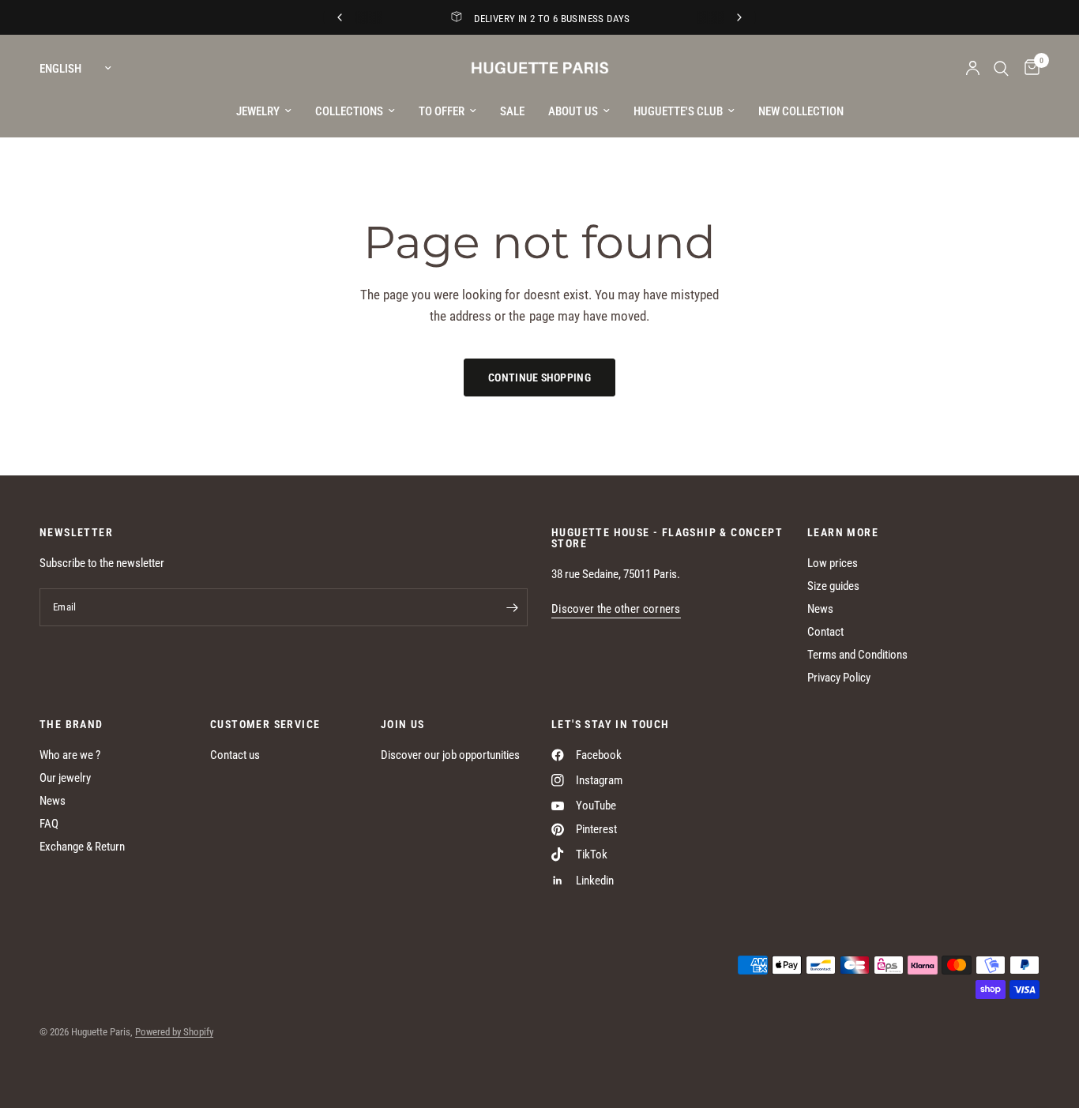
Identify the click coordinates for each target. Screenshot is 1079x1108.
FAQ (48, 824)
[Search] (1001, 68)
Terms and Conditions (857, 655)
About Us (573, 111)
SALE (512, 111)
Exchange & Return (82, 846)
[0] (1028, 68)
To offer (441, 111)
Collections (349, 111)
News (820, 609)
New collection (801, 111)
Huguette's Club (678, 111)
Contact (825, 632)
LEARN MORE (842, 532)
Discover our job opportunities (450, 755)
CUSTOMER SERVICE (265, 724)
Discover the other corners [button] (616, 609)
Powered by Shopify (174, 1032)
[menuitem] (263, 111)
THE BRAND (71, 724)
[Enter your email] (512, 607)
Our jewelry (65, 778)
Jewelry (258, 111)
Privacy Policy (838, 677)
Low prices (832, 563)
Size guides (833, 586)
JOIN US (403, 724)
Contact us (235, 755)
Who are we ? (69, 755)
